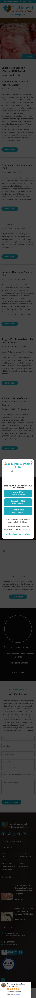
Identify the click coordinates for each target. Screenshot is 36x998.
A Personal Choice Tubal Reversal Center (16, 985)
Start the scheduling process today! (18, 534)
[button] (32, 462)
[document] (18, 499)
